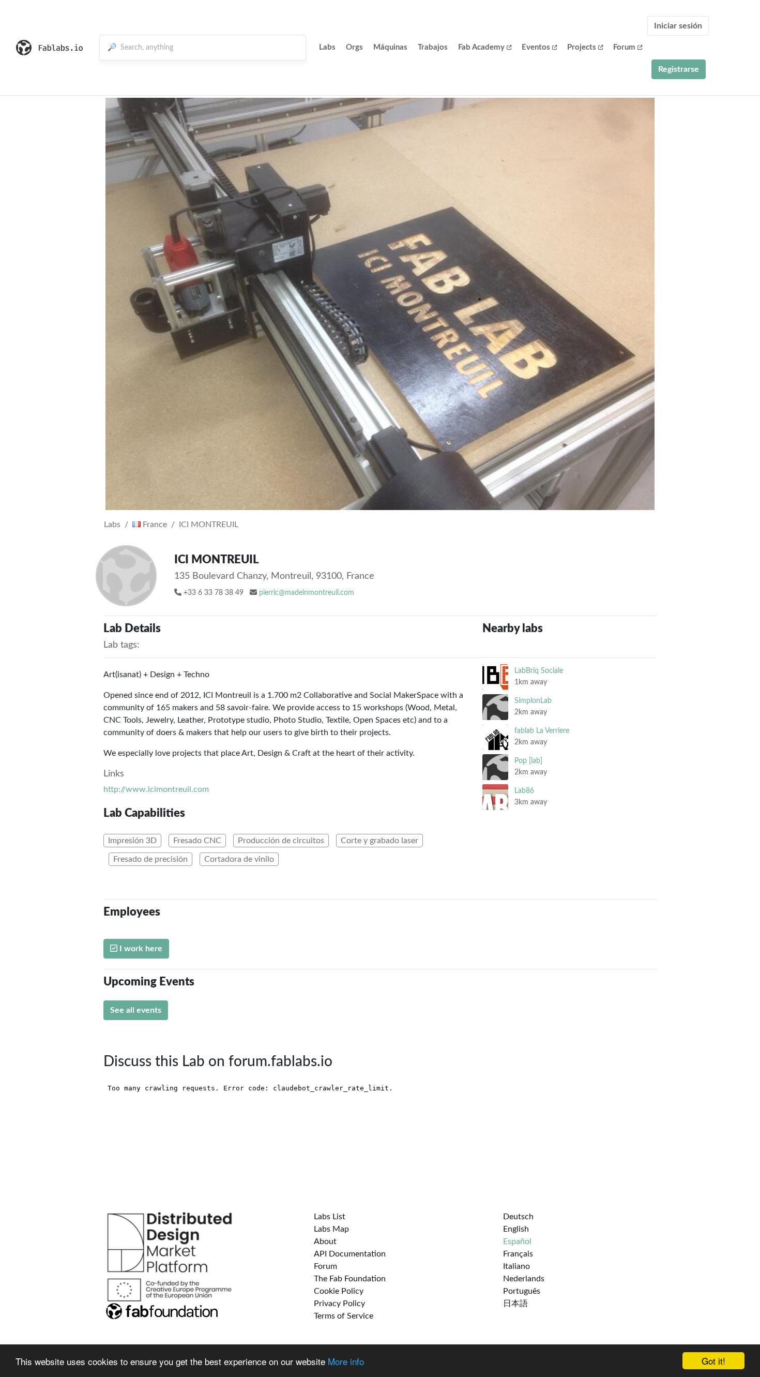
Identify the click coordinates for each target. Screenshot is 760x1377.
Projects (581, 47)
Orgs (354, 47)
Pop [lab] (528, 761)
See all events (135, 1010)
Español (517, 1241)
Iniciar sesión (678, 26)
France (154, 524)
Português (521, 1291)
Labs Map (331, 1229)
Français (518, 1254)
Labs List (329, 1217)
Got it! (713, 1360)
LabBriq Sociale (538, 671)
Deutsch (518, 1217)
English (516, 1229)
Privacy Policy (339, 1303)
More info (346, 1361)
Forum (624, 47)
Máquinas (390, 47)
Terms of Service (343, 1316)
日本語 (515, 1303)
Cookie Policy (338, 1291)
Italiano (516, 1266)
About (325, 1241)
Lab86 (524, 791)
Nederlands (523, 1279)
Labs (327, 47)
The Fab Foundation (350, 1279)
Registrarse (678, 69)
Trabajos (433, 47)
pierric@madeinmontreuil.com (306, 592)
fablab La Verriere (541, 731)
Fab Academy (481, 47)
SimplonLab (533, 701)
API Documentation (350, 1254)
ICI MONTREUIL (208, 524)
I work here (139, 949)
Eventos (536, 47)
